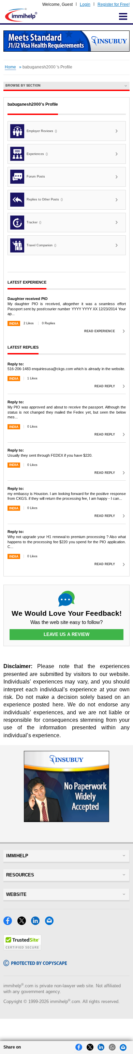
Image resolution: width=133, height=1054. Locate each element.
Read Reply (104, 386)
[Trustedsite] (22, 948)
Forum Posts (36, 176)
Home (10, 67)
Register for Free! (114, 4)
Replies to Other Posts (45, 199)
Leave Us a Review (66, 634)
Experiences (37, 154)
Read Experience (99, 331)
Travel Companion (41, 245)
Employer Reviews (42, 131)
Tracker (34, 222)
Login (85, 4)
